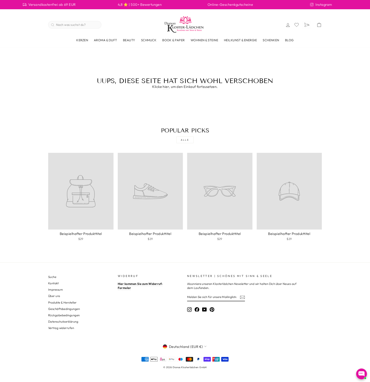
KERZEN (82, 40)
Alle (185, 139)
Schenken (271, 40)
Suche (52, 277)
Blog (289, 40)
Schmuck (148, 40)
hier (166, 86)
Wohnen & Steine (204, 40)
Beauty (129, 40)
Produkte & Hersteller (62, 302)
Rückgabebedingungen (64, 315)
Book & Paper (173, 40)
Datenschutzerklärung (63, 321)
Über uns (54, 296)
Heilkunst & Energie (240, 40)
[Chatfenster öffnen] (361, 374)
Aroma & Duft (105, 40)
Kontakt (53, 283)
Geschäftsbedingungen (64, 309)
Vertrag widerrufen (61, 328)
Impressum (55, 289)
